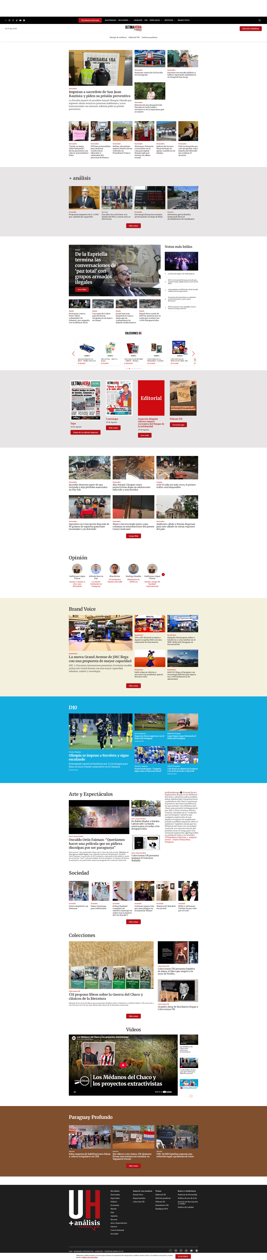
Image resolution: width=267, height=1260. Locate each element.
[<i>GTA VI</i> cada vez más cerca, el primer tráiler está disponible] (177, 467)
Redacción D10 (73, 770)
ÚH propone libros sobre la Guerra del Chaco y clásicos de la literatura (106, 996)
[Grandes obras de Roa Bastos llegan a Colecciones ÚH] (178, 990)
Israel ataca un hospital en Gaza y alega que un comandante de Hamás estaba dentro (126, 318)
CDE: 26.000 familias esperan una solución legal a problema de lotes (175, 1155)
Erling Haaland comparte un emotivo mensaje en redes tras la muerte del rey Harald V (122, 910)
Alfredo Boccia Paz (96, 577)
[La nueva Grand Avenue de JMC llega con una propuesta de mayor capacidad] (100, 633)
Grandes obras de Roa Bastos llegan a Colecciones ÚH (178, 1008)
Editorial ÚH (134, 37)
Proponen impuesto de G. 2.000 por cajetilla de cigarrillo (84, 215)
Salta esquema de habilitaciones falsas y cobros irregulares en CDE (89, 1155)
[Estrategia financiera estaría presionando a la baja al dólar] (150, 197)
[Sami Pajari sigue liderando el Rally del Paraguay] (182, 722)
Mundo (77, 250)
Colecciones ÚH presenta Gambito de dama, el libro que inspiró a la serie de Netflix (176, 971)
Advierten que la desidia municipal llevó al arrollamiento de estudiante (180, 216)
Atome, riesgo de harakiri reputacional (152, 584)
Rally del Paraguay (174, 733)
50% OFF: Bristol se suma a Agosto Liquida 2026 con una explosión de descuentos (148, 639)
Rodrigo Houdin (133, 576)
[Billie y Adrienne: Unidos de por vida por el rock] (188, 891)
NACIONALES (110, 20)
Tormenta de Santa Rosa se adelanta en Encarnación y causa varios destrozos (182, 299)
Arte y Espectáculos (76, 836)
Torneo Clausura (75, 752)
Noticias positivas (149, 37)
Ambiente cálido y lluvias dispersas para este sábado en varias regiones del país (175, 526)
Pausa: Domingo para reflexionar (98, 907)
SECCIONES (123, 20)
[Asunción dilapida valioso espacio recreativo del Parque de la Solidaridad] (151, 409)
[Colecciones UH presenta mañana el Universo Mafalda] (146, 842)
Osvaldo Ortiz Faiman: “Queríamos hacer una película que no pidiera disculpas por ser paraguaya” (97, 844)
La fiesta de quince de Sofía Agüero (181, 274)
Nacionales (73, 89)
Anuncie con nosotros (142, 1191)
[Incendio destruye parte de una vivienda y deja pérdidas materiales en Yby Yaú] (90, 467)
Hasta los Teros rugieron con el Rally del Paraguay (149, 737)
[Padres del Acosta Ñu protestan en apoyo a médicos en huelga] (166, 131)
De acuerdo (183, 1256)
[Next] (163, 574)
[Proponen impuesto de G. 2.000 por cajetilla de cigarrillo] (84, 197)
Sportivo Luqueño (141, 766)
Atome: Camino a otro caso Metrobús (77, 584)
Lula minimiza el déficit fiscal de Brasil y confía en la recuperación (183, 290)
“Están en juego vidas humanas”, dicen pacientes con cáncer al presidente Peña (78, 150)
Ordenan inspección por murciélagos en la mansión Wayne (144, 908)
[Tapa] (85, 407)
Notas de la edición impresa (85, 432)
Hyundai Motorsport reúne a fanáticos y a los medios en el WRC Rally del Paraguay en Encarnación (181, 641)
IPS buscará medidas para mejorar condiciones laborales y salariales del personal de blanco (100, 152)
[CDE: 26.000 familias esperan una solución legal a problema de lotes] (177, 1137)
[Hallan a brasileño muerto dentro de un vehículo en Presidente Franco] (122, 131)
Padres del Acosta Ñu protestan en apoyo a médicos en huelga (165, 149)
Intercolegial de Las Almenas (78, 907)
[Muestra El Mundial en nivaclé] (166, 891)
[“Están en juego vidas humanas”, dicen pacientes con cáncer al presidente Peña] (79, 131)
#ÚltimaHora (171, 837)
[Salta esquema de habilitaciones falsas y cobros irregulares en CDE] (90, 1137)
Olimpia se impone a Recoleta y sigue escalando (99, 757)
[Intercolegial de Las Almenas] (79, 891)
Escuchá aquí (178, 425)
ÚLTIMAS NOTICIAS (90, 20)
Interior (72, 1151)
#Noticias (181, 837)
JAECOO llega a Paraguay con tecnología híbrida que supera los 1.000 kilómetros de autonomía (181, 675)
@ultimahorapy (172, 792)
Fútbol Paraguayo (173, 766)
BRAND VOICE (184, 20)
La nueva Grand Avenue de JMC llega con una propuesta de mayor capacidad (100, 659)
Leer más (145, 435)
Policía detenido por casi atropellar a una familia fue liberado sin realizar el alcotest (188, 150)
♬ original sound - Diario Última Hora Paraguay (180, 839)
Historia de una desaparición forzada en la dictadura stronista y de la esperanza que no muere (149, 108)
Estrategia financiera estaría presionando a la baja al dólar (149, 215)
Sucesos (105, 212)
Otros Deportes (140, 733)
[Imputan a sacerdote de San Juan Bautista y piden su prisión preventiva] (100, 68)
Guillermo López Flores (77, 577)
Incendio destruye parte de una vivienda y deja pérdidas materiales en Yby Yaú (88, 487)
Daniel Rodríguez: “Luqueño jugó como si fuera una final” (148, 770)
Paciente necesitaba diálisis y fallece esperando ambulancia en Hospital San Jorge (181, 74)
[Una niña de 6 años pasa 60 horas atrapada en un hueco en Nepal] (103, 303)
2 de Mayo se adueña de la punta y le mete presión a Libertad (182, 770)
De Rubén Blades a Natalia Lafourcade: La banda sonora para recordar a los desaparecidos (145, 825)
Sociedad (72, 904)
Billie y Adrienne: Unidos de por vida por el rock (187, 908)
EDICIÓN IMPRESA (250, 29)
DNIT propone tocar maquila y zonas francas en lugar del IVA (182, 307)
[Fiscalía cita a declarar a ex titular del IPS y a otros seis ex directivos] (117, 197)
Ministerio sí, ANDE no (133, 580)
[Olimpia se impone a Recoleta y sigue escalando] (100, 731)
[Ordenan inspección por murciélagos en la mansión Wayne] (144, 891)
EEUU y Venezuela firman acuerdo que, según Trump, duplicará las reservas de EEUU (183, 281)
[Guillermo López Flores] (77, 569)
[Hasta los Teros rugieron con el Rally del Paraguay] (150, 722)
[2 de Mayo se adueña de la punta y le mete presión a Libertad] (182, 754)
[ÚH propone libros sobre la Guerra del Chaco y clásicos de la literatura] (111, 965)
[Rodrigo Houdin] (133, 569)
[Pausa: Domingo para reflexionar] (101, 891)
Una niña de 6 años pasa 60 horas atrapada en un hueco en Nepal (102, 317)
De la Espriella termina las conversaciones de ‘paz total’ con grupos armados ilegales (95, 268)
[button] (193, 353)
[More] (129, 20)
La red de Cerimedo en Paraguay (96, 584)
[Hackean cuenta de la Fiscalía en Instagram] (150, 58)
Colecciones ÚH (74, 991)
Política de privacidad (90, 1257)
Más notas (113, 428)
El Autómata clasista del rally (114, 580)
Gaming (159, 482)
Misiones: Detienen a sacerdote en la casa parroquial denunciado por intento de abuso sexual (144, 152)
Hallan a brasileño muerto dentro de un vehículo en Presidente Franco (122, 149)
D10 (145, 20)
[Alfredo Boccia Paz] (96, 569)
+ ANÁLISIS (137, 20)
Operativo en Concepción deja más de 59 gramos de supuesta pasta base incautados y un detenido (89, 526)
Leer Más (82, 289)
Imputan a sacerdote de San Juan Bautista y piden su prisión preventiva (99, 94)
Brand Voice (73, 654)
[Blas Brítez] (115, 569)
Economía (72, 212)
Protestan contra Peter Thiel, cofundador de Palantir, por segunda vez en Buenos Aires (79, 318)
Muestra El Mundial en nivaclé (166, 907)
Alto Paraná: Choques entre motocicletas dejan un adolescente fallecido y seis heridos (131, 487)
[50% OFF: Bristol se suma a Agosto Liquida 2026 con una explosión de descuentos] (150, 623)
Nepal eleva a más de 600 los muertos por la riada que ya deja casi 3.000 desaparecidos (150, 317)
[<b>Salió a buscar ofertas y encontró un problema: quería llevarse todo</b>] (150, 658)
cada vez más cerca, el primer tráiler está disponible (176, 486)
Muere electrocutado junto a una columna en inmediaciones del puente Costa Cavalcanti (133, 526)
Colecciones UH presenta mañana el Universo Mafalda (145, 858)
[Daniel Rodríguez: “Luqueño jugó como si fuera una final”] (150, 754)
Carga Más (133, 536)
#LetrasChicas (189, 792)
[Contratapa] (119, 405)
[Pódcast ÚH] (183, 404)
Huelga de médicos (118, 37)
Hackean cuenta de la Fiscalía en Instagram (149, 73)
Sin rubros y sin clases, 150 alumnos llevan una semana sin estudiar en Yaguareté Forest (132, 1156)
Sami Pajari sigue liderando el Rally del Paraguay (181, 737)
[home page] (84, 1210)
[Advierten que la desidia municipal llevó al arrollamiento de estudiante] (182, 197)
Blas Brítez (115, 576)
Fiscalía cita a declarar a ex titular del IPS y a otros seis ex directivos (116, 216)
